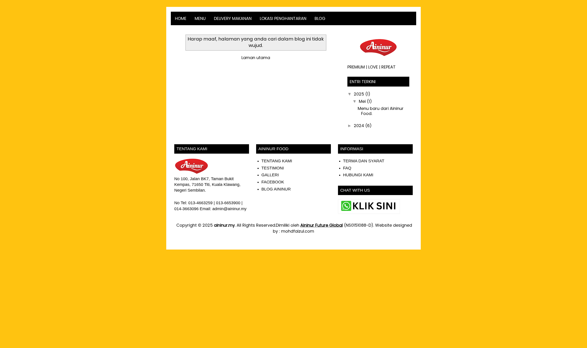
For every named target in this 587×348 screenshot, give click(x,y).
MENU (200, 18)
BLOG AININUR (276, 189)
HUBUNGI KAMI (358, 175)
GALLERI (270, 175)
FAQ (347, 168)
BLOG (320, 18)
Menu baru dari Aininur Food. (381, 111)
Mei (363, 101)
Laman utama (255, 57)
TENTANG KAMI (276, 161)
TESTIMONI (272, 168)
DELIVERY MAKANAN (233, 18)
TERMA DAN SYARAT (363, 161)
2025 (359, 94)
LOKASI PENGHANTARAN (283, 18)
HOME (180, 18)
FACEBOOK (272, 182)
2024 (359, 125)
